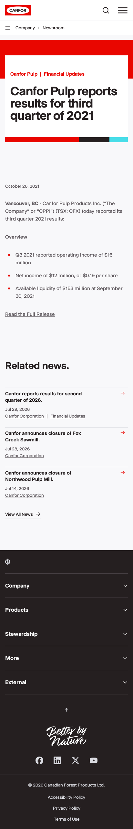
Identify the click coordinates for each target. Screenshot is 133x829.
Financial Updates (64, 74)
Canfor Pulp (23, 74)
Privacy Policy (66, 808)
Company (25, 27)
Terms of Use (66, 819)
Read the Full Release (30, 314)
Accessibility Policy (66, 797)
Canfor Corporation (24, 416)
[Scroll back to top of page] (66, 710)
